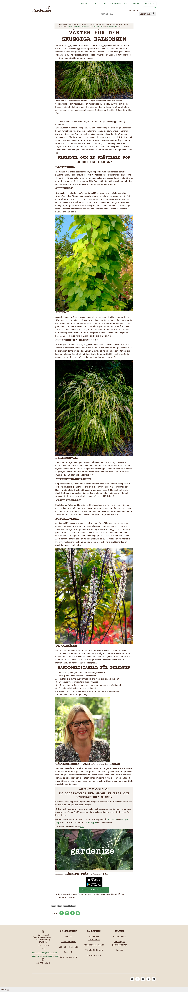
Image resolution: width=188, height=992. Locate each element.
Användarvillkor (119, 936)
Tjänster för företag (94, 950)
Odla (59, 906)
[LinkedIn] (67, 913)
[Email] (72, 913)
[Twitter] (148, 979)
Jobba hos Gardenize (68, 947)
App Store (112, 819)
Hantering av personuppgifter (119, 943)
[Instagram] (137, 979)
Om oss (68, 936)
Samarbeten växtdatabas (94, 938)
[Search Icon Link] (155, 7)
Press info (68, 952)
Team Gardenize (68, 941)
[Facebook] (61, 913)
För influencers (94, 955)
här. (82, 827)
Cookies (119, 950)
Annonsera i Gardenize (94, 945)
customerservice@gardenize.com (45, 956)
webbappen (91, 822)
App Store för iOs (112, 26)
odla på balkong (69, 906)
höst (53, 906)
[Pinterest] (78, 913)
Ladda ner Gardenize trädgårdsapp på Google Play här (84, 26)
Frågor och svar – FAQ (69, 957)
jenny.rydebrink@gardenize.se (44, 952)
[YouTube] (143, 979)
